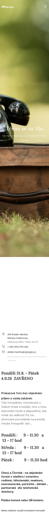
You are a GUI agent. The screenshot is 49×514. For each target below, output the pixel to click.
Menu (45, 6)
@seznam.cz (29, 352)
